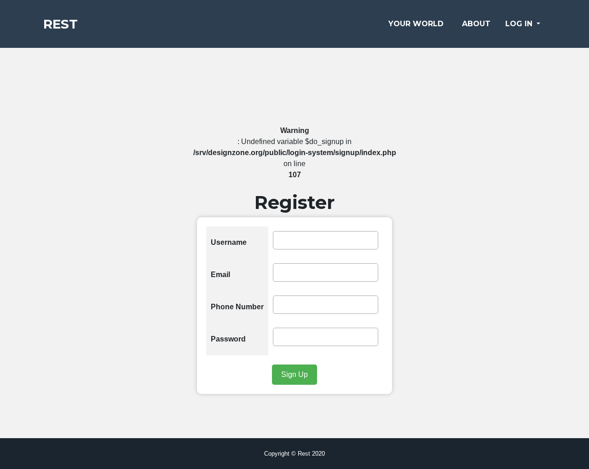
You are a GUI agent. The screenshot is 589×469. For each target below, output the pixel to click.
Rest (60, 24)
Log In (520, 23)
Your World (416, 23)
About (476, 23)
